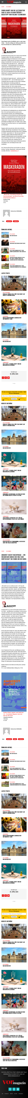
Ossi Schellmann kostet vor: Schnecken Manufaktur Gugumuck (18, 266)
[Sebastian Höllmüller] (6, 213)
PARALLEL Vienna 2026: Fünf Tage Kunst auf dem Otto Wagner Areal (14, 294)
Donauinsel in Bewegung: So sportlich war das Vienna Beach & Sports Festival (14, 494)
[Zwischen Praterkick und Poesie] (5, 243)
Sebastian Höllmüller (16, 211)
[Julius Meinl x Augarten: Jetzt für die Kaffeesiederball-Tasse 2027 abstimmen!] (14, 506)
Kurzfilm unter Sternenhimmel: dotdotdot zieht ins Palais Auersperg (14, 542)
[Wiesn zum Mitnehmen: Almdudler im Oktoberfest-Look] (14, 306)
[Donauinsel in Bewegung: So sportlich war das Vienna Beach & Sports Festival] (14, 483)
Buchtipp (9, 221)
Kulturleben (6, 292)
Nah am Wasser (13, 235)
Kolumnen (8, 6)
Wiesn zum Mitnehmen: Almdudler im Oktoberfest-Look (12, 318)
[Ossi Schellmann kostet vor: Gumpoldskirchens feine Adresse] (5, 250)
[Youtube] (8, 378)
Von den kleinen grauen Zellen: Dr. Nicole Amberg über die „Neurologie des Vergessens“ (17, 259)
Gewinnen (5, 316)
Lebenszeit (6, 362)
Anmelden (14, 398)
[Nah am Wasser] (5, 235)
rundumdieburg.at (14, 150)
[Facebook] (3, 378)
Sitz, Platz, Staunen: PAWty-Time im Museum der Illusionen (12, 364)
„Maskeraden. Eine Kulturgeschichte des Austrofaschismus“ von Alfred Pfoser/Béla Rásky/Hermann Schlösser (13, 196)
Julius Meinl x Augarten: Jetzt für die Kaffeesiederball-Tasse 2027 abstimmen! (13, 518)
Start (2, 6)
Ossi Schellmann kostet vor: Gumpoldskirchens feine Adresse (18, 251)
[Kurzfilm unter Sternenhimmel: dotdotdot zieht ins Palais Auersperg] (14, 530)
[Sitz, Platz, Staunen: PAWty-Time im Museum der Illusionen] (14, 353)
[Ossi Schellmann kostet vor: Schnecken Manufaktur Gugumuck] (5, 266)
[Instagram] (6, 378)
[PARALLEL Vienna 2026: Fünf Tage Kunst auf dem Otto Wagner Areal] (14, 283)
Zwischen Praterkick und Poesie (17, 243)
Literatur (16, 221)
